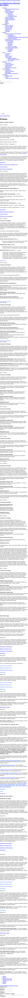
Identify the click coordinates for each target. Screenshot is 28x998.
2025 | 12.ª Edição (3, 171)
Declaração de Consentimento (6, 169)
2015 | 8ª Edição (3, 341)
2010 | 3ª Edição (3, 500)
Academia (5, 115)
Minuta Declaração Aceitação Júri (7, 211)
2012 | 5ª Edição (3, 436)
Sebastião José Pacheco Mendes (8, 777)
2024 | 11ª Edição (3, 218)
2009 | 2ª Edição (3, 515)
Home (1, 115)
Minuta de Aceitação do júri (5, 667)
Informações (2, 789)
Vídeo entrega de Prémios (5, 301)
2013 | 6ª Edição (3, 406)
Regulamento (2, 162)
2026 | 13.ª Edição (3, 124)
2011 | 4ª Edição (3, 463)
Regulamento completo (5, 933)
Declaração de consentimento (6, 646)
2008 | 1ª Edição (3, 568)
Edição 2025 (2, 655)
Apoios (1, 791)
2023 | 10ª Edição (3, 262)
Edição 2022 (2, 709)
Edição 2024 (2, 674)
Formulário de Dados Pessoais (6, 651)
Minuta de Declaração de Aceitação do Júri (9, 164)
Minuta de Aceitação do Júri (6, 648)
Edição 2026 (2, 637)
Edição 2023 (2, 691)
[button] (14, 124)
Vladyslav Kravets (5, 769)
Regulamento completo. (5, 707)
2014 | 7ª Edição (3, 372)
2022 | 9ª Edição (3, 302)
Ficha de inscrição (3, 166)
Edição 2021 (2, 955)
